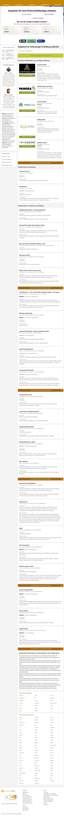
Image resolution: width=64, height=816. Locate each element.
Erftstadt (20, 766)
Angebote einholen (6, 152)
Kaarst (20, 774)
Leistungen (46, 788)
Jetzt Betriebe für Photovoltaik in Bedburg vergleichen (40, 159)
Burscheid (52, 746)
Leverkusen (36, 723)
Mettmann (52, 744)
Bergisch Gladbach (53, 741)
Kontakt (45, 799)
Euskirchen (52, 754)
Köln (35, 721)
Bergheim (20, 713)
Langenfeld (36, 718)
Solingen (51, 759)
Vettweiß (36, 728)
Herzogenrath (52, 723)
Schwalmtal (36, 756)
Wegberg (36, 716)
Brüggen (51, 751)
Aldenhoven (21, 764)
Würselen (51, 731)
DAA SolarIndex (25, 791)
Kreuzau (36, 726)
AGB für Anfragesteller (48, 796)
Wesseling (36, 769)
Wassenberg (37, 754)
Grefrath (51, 736)
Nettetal (51, 764)
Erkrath (36, 759)
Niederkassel (52, 733)
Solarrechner (58, 4)
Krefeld (51, 726)
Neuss (20, 759)
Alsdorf (36, 749)
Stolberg (51, 713)
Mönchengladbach (22, 769)
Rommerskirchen (22, 718)
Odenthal (51, 728)
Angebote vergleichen (6, 158)
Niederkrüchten (37, 774)
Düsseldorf (36, 713)
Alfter (51, 774)
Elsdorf (20, 716)
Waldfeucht (52, 756)
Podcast (24, 790)
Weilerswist (36, 746)
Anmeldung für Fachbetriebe (50, 790)
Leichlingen (36, 764)
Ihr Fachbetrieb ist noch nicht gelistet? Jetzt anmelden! (40, 645)
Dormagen (21, 744)
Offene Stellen (47, 793)
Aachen (51, 766)
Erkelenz (20, 746)
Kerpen (20, 736)
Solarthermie (32, 4)
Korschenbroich (21, 749)
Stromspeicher (19, 4)
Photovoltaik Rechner (6, 155)
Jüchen (20, 726)
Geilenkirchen (37, 761)
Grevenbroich (21, 721)
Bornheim (51, 749)
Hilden (36, 741)
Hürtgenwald (37, 779)
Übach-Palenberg (37, 766)
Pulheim (20, 728)
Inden (20, 751)
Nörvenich (21, 756)
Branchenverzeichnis (27, 797)
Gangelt (51, 761)
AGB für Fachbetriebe (48, 797)
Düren (20, 761)
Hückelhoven (21, 779)
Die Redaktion (25, 788)
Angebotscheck (45, 4)
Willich (36, 736)
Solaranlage (43, 652)
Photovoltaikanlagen (31, 661)
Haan (51, 721)
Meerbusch (36, 751)
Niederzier (20, 731)
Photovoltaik (6, 4)
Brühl (35, 731)
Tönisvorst (52, 718)
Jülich (20, 733)
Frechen (20, 741)
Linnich (20, 754)
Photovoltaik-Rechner (27, 793)
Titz (19, 723)
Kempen (51, 769)
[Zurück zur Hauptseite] (10, 787)
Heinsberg (52, 716)
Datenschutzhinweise (48, 794)
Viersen (36, 744)
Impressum (46, 800)
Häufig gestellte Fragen (7, 161)
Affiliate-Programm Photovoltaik (51, 791)
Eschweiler (36, 733)
